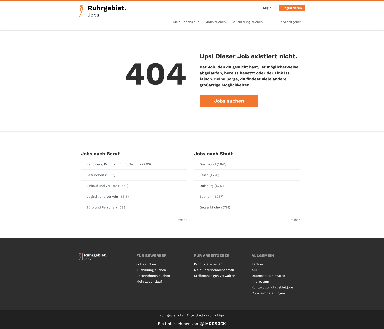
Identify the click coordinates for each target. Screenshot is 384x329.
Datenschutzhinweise (268, 276)
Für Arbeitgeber (289, 22)
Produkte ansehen (208, 264)
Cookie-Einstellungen (268, 293)
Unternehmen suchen (153, 276)
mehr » (182, 219)
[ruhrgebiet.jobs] (102, 11)
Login (267, 8)
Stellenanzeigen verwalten (214, 276)
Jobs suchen (216, 22)
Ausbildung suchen (248, 22)
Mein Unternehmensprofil (214, 270)
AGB (255, 270)
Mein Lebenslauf (186, 22)
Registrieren (292, 8)
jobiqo (219, 315)
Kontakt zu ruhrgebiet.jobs (272, 287)
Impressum (260, 281)
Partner (257, 264)
